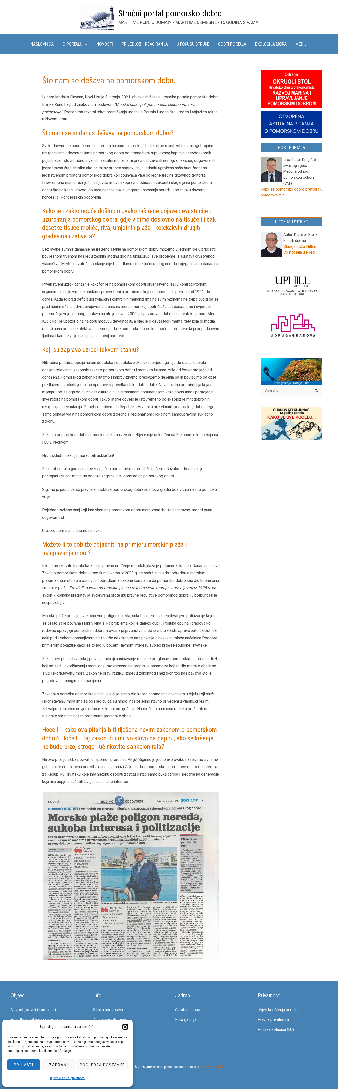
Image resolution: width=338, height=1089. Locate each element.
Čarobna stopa (187, 1009)
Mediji (301, 44)
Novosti (105, 44)
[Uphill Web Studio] (292, 285)
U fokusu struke (193, 44)
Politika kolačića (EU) (276, 1029)
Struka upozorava (108, 1009)
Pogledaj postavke (102, 1065)
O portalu (72, 44)
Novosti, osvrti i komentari (33, 1009)
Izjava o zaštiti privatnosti (67, 1078)
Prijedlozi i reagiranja (145, 44)
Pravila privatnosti (273, 1019)
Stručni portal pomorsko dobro (170, 13)
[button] (125, 1026)
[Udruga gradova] (292, 326)
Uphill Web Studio (211, 1067)
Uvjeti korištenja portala (278, 1009)
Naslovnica (42, 44)
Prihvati (23, 1065)
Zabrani (58, 1065)
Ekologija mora (271, 44)
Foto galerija (185, 1019)
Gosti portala (232, 44)
